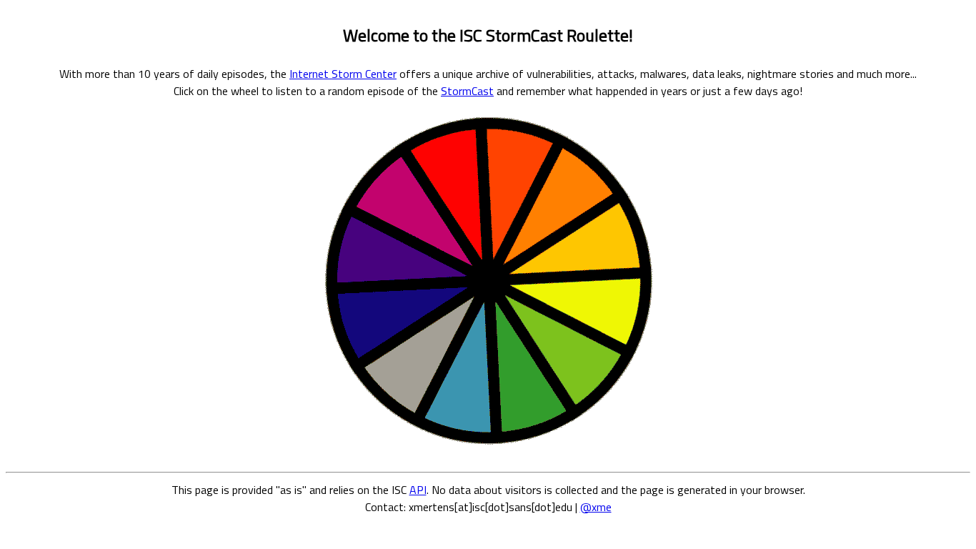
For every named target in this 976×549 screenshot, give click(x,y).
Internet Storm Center (343, 73)
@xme (596, 506)
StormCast (467, 90)
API (418, 489)
